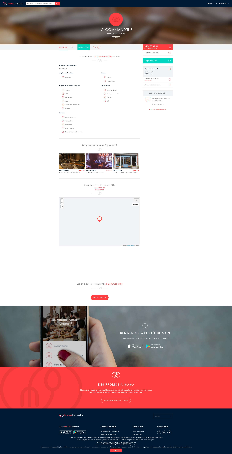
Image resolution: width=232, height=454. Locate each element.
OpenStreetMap (130, 245)
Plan (72, 47)
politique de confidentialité (110, 440)
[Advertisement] (157, 142)
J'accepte (116, 450)
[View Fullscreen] (62, 206)
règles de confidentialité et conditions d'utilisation (176, 447)
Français (157, 416)
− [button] (62, 203)
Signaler (152, 85)
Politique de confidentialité (108, 434)
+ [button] (62, 200)
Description (63, 47)
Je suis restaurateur (138, 431)
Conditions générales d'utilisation (110, 431)
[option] (72, 163)
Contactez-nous (137, 434)
